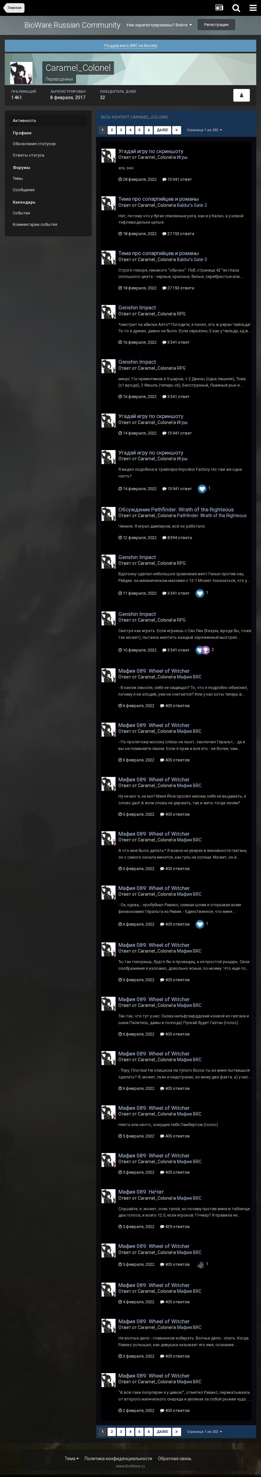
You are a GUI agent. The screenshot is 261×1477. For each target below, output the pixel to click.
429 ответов (177, 1226)
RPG (181, 313)
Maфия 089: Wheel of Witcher (154, 671)
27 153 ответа (180, 233)
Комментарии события (35, 224)
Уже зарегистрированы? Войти (157, 25)
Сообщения (24, 189)
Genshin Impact (137, 307)
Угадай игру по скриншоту (150, 151)
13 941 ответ (179, 179)
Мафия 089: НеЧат (141, 1192)
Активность (24, 120)
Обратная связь (175, 1458)
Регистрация (216, 24)
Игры (182, 157)
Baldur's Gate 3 (192, 205)
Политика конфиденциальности (118, 1458)
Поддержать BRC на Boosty (130, 45)
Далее (162, 130)
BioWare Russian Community (72, 25)
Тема (70, 1458)
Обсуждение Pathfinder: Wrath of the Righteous (176, 509)
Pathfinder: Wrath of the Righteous (212, 515)
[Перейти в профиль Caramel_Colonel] (109, 156)
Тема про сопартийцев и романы (158, 199)
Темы (18, 178)
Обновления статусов (34, 143)
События (21, 213)
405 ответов (177, 705)
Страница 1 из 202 (203, 130)
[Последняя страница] (176, 130)
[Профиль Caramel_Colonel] (241, 95)
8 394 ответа (179, 537)
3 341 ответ (178, 342)
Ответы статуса (28, 155)
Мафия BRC (189, 676)
